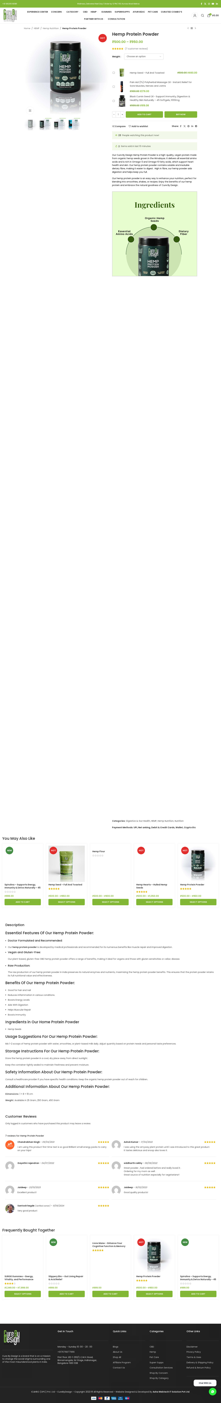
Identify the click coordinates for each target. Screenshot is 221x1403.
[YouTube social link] (213, 4)
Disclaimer (192, 1346)
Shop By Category (159, 1378)
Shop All (117, 1357)
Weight (116, 56)
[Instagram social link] (209, 4)
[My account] (195, 15)
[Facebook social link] (201, 4)
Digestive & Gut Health (138, 820)
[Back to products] (192, 28)
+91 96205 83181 (9, 3)
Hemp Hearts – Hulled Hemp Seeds (151, 886)
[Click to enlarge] (30, 110)
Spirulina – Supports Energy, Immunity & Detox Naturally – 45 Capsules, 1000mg (23, 887)
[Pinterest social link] (188, 126)
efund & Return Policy (199, 1367)
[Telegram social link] (196, 126)
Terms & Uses (194, 1357)
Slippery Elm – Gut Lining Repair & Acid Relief (65, 1278)
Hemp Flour (98, 851)
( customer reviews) (136, 48)
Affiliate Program (122, 1362)
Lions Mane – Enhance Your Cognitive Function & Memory (108, 1245)
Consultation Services (161, 1367)
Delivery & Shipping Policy (200, 1362)
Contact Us (119, 1367)
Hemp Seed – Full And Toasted (65, 884)
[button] (23, 902)
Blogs (115, 1346)
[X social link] (205, 4)
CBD (152, 1346)
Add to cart (144, 114)
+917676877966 (66, 1351)
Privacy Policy (194, 1351)
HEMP (36, 28)
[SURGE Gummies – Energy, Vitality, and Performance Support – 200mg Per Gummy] (23, 1255)
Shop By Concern (159, 1372)
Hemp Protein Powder (192, 884)
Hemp (153, 1351)
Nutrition (179, 820)
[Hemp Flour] (110, 847)
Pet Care (154, 1357)
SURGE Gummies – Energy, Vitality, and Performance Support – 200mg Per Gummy (21, 1279)
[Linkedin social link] (217, 4)
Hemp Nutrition (51, 28)
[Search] (203, 15)
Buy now (180, 114)
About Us (117, 1351)
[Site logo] (9, 15)
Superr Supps (156, 1362)
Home (27, 28)
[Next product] (195, 28)
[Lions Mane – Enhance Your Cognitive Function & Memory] (110, 1238)
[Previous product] (188, 28)
